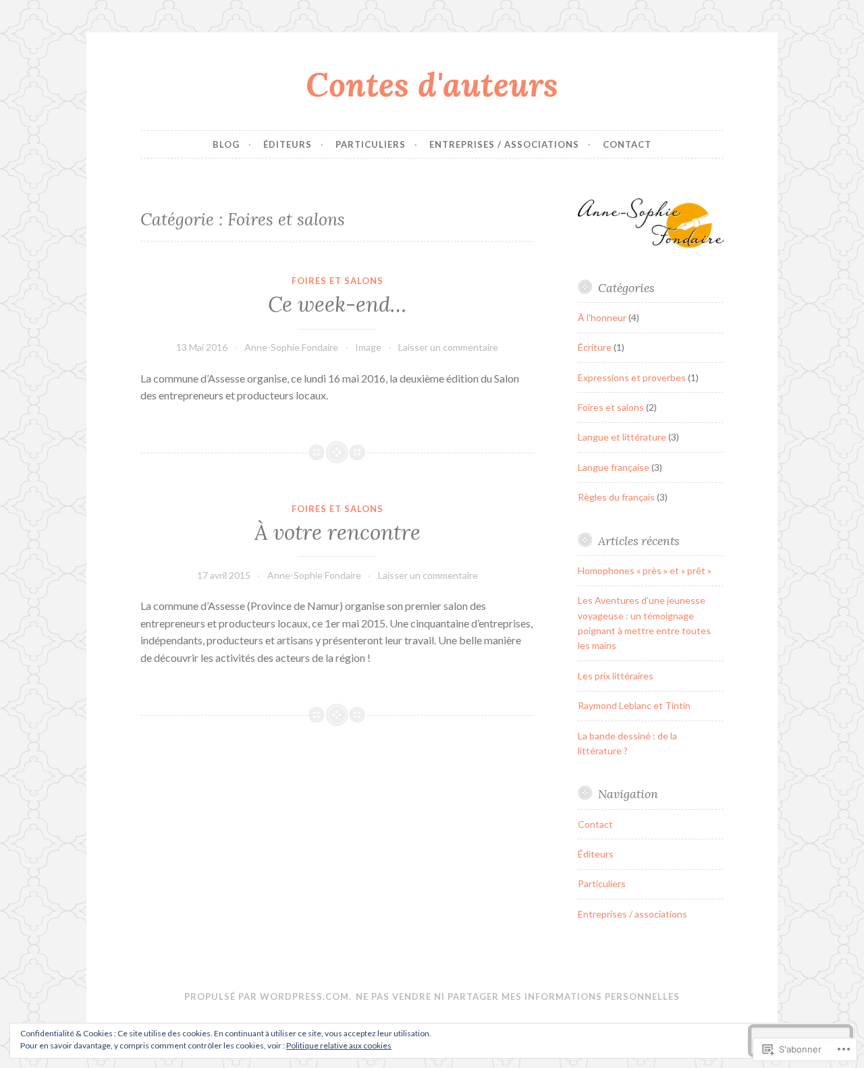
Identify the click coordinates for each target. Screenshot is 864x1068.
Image (368, 347)
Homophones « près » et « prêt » (644, 570)
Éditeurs (287, 144)
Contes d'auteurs (432, 84)
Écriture (595, 347)
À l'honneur (602, 317)
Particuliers (370, 144)
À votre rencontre (337, 532)
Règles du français (616, 497)
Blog (226, 144)
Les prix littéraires (615, 675)
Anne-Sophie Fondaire (291, 347)
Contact (627, 144)
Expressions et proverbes (632, 377)
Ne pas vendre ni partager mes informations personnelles (518, 996)
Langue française (613, 467)
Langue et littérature (622, 437)
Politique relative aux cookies (339, 1045)
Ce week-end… (337, 304)
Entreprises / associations (504, 144)
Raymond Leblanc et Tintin (634, 705)
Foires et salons (337, 280)
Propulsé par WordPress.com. (268, 996)
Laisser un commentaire (448, 347)
